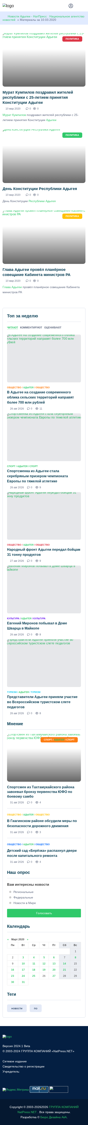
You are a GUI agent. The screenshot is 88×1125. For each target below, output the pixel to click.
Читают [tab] (12, 327)
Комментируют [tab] (31, 327)
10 (23, 963)
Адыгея (28, 387)
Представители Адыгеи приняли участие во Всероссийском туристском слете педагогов (42, 702)
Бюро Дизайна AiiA (53, 1117)
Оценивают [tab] (52, 327)
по (35, 1008)
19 (44, 969)
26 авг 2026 (17, 408)
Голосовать (44, 913)
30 (12, 982)
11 (33, 963)
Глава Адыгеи (12, 287)
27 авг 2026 (17, 560)
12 (44, 963)
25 (33, 975)
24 (23, 975)
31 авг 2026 (17, 802)
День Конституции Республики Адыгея (40, 189)
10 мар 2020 (13, 108)
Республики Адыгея (42, 201)
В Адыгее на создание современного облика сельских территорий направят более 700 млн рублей (40, 397)
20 (54, 969)
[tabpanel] (44, 525)
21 (64, 969)
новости (16, 1008)
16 (12, 969)
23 (12, 975)
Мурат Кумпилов (14, 115)
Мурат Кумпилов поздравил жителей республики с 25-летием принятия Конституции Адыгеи (38, 97)
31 (23, 982)
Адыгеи (51, 120)
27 (54, 975)
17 (23, 969)
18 (33, 969)
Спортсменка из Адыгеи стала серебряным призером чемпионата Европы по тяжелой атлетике (37, 476)
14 (64, 963)
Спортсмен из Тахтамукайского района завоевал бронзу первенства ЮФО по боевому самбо (40, 791)
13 (54, 963)
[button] (83, 6)
